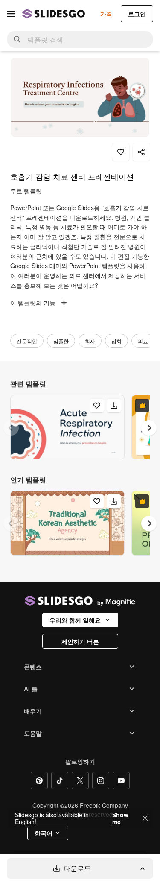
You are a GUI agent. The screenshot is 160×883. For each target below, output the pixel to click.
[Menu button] (11, 13)
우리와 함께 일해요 (75, 620)
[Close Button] (145, 818)
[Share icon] (141, 152)
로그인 (137, 13)
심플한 (61, 341)
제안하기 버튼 (80, 641)
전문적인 (27, 341)
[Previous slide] (11, 428)
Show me (120, 818)
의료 (143, 341)
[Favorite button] (120, 152)
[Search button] (17, 39)
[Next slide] (149, 428)
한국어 (43, 833)
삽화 (116, 341)
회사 (90, 341)
